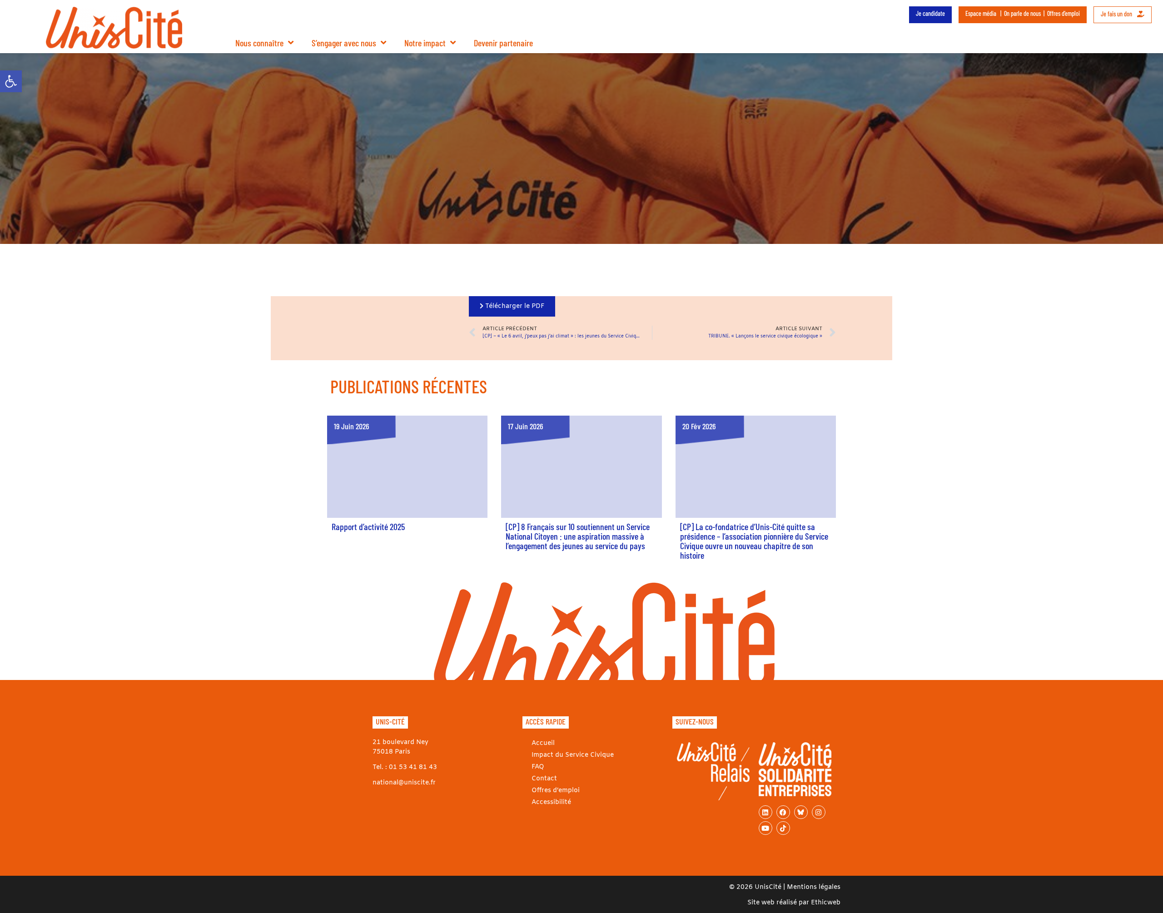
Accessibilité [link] (551, 802)
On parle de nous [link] (1022, 13)
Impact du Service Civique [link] (573, 755)
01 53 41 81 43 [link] (413, 767)
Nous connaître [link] (259, 42)
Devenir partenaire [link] (503, 42)
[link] (11, 81)
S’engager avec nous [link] (344, 42)
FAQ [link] (538, 767)
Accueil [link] (543, 743)
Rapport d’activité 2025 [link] (368, 526)
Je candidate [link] (930, 13)
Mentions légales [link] (813, 887)
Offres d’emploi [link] (1063, 13)
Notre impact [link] (425, 42)
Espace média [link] (980, 13)
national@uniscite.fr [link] (404, 783)
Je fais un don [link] (1117, 14)
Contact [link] (544, 778)
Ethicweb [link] (825, 902)
